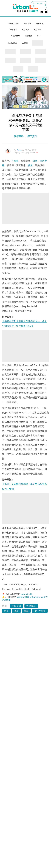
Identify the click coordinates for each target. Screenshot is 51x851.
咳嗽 (35, 160)
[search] (46, 9)
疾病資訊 (32, 136)
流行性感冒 (40, 611)
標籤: (5, 606)
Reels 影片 (12, 43)
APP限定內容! (13, 23)
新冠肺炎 (28, 35)
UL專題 (25, 43)
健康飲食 (37, 29)
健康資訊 (27, 23)
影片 (38, 35)
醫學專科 (13, 29)
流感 (16, 611)
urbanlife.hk (27, 594)
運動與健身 (15, 35)
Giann (19, 150)
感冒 (6, 611)
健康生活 (25, 29)
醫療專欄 (39, 23)
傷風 (30, 165)
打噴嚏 (15, 160)
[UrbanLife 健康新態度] (25, 8)
